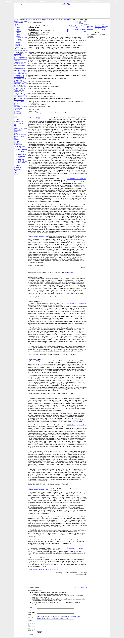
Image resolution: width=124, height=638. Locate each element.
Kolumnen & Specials (20, 106)
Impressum (17, 167)
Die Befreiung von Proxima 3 (21, 83)
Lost (15, 138)
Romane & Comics (22, 37)
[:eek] (30, 627)
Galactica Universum (20, 135)
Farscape (16, 131)
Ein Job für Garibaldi (20, 76)
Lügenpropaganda (19, 68)
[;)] (32, 623)
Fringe (16, 133)
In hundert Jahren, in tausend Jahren (21, 99)
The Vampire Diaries (20, 146)
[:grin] (30, 623)
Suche (16, 174)
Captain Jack (21, 72)
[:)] (29, 623)
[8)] (34, 623)
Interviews (17, 111)
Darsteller (17, 44)
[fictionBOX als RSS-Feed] (105, 26)
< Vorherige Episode (74, 26)
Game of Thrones (19, 136)
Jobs (15, 172)
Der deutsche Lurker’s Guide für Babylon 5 (45, 569)
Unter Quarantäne (23, 65)
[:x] (34, 630)
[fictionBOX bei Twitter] (98, 26)
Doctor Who (18, 130)
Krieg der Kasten (19, 78)
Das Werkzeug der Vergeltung (19, 91)
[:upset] (32, 627)
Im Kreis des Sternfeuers (18, 81)
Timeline (17, 42)
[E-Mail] (85, 22)
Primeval (16, 139)
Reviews (16, 105)
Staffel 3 (19, 31)
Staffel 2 (19, 29)
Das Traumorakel (23, 70)
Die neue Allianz (22, 96)
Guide (45, 19)
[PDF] (78, 22)
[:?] (29, 630)
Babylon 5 (55, 19)
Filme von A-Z (18, 121)
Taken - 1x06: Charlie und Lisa (22, 156)
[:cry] (30, 630)
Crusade (19, 39)
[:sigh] (29, 629)
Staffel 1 (19, 27)
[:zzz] (34, 627)
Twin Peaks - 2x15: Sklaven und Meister (22, 161)
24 (15, 125)
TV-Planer (17, 110)
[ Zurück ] (31, 634)
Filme (18, 36)
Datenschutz (17, 169)
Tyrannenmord (18, 62)
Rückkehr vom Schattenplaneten (19, 56)
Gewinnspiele (18, 108)
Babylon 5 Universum (31, 19)
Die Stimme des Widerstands (20, 74)
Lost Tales (19, 41)
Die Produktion (19, 22)
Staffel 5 (19, 34)
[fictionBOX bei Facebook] (90, 26)
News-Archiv (18, 113)
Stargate (16, 141)
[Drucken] (81, 22)
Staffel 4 (66, 19)
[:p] (29, 625)
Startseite (17, 19)
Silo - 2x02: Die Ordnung (22, 150)
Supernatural (18, 144)
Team (16, 170)
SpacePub (69, 272)
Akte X (16, 126)
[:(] (32, 630)
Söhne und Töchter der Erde (21, 94)
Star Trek (17, 143)
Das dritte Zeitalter (19, 64)
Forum (17, 47)
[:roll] (29, 627)
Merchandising (19, 45)
